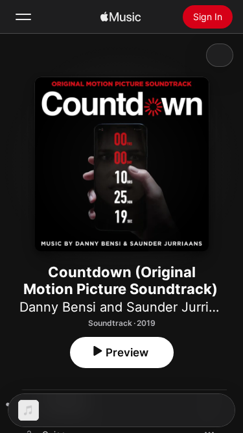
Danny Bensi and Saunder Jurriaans (128, 307)
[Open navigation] (23, 17)
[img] (120, 17)
